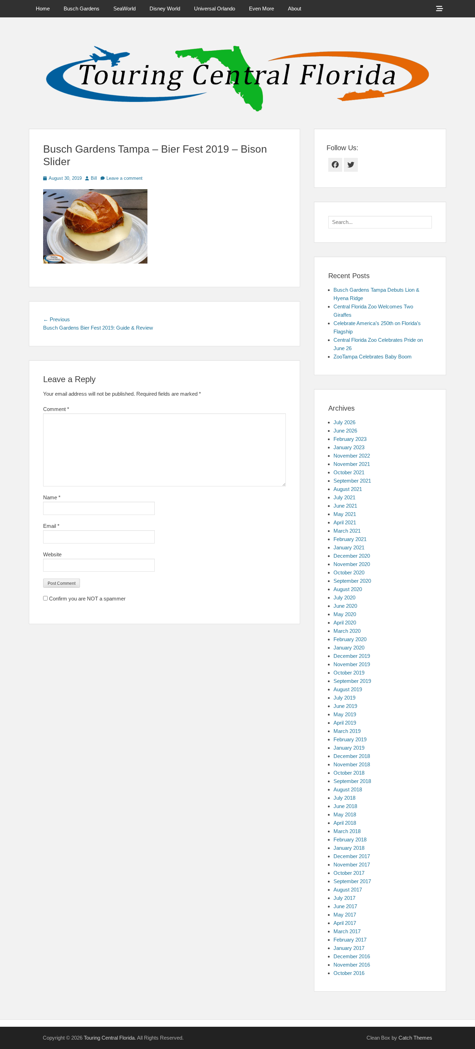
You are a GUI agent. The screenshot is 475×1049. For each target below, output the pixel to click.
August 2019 (347, 689)
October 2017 (348, 873)
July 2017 (344, 898)
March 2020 (347, 631)
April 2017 (344, 923)
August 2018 (347, 789)
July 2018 (344, 798)
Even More (261, 8)
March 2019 (347, 731)
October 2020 (348, 572)
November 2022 (351, 456)
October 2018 (348, 773)
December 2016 (351, 956)
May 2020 (344, 614)
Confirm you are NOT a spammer (87, 599)
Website (52, 554)
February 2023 (350, 439)
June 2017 (345, 906)
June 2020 (345, 606)
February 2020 (350, 639)
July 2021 (344, 497)
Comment (56, 409)
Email (51, 526)
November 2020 (351, 564)
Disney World (165, 8)
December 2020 (351, 556)
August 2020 (347, 589)
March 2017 (347, 931)
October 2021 (348, 472)
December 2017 (351, 856)
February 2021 (350, 539)
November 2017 (351, 865)
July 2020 (344, 597)
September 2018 (352, 781)
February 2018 (350, 839)
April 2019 (344, 723)
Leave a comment (124, 178)
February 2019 (350, 739)
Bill (94, 178)
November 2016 (351, 965)
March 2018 (347, 831)
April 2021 (344, 522)
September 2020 (352, 581)
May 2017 (344, 915)
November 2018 (351, 764)
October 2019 (348, 673)
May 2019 (344, 714)
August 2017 (347, 890)
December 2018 (351, 756)
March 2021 (347, 531)
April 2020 (344, 623)
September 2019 (352, 681)
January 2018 (348, 848)
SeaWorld (124, 8)
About (294, 8)
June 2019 (345, 706)
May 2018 (344, 814)
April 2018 (344, 823)
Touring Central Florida (109, 1038)
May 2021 (344, 514)
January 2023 (348, 447)
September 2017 (352, 881)
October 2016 (348, 973)
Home (43, 8)
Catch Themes (415, 1038)
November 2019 (351, 664)
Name (52, 497)
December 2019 (351, 656)
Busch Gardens (81, 8)
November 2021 (351, 464)
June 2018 (345, 806)
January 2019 (348, 748)
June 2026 (345, 431)
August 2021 (347, 489)
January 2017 (348, 948)
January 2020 (348, 648)
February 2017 (350, 940)
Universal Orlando (214, 8)
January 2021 (348, 547)
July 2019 (344, 698)
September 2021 (352, 481)
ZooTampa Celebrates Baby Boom (372, 357)
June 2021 (345, 506)
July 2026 (344, 422)
